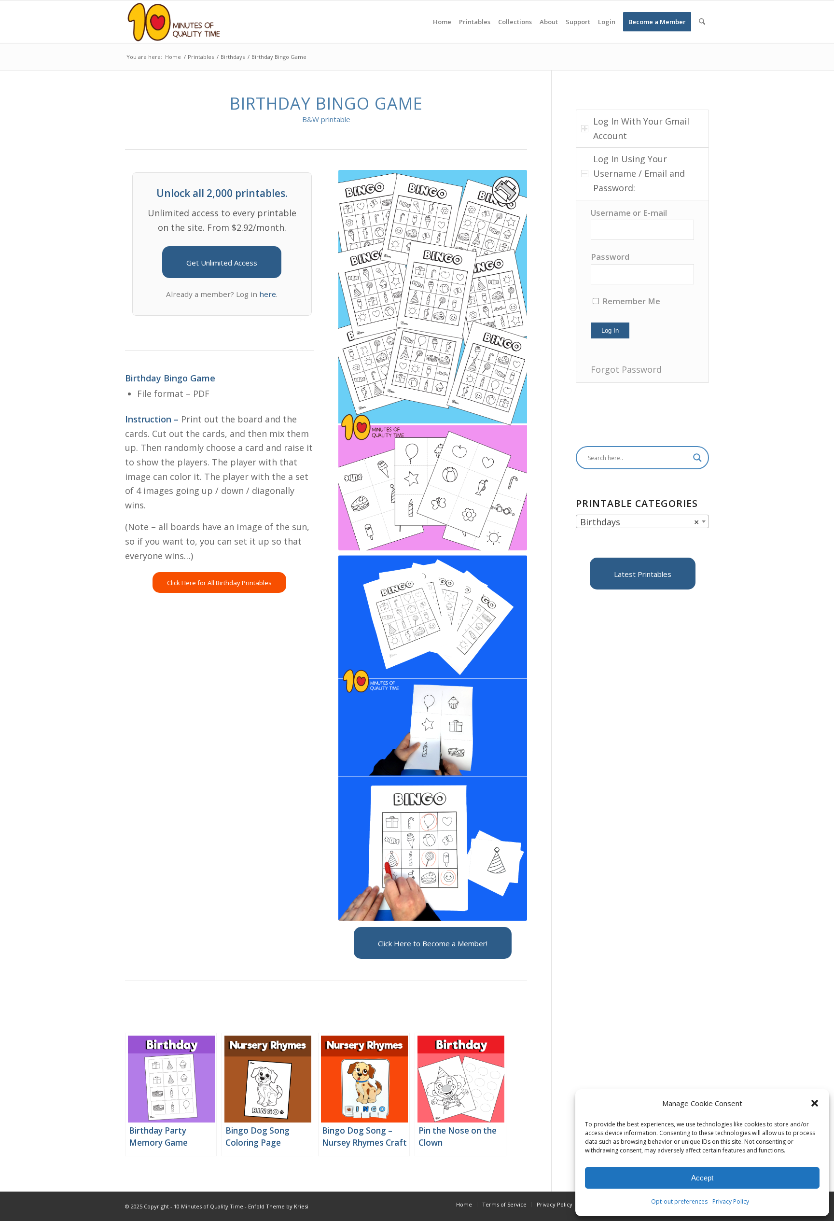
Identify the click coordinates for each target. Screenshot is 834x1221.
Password (610, 256)
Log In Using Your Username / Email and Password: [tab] (639, 173)
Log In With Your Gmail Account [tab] (641, 128)
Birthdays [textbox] (639, 522)
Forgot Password (626, 369)
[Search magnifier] (697, 457)
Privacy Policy (730, 1201)
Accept (702, 1178)
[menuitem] (442, 21)
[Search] (702, 21)
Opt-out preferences (679, 1201)
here (267, 294)
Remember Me (630, 301)
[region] (642, 291)
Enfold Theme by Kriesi (278, 1206)
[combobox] (642, 521)
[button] (815, 1103)
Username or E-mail (629, 212)
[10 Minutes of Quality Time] (174, 21)
